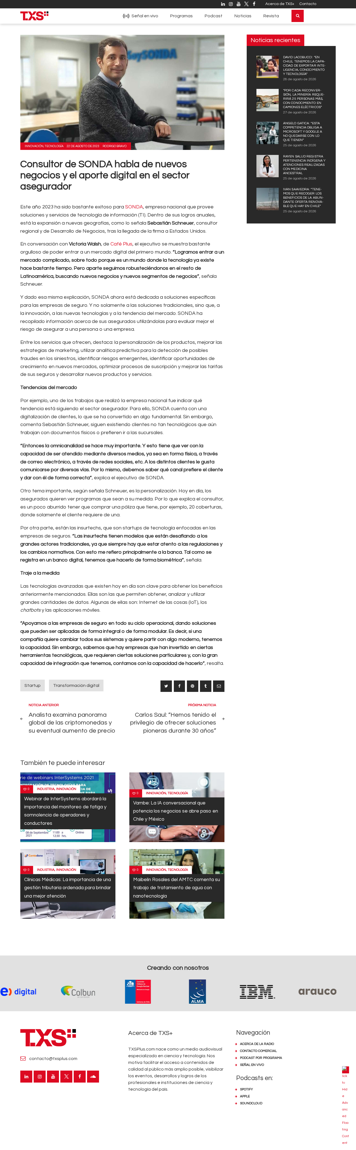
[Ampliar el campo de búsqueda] (297, 16)
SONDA (134, 207)
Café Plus (121, 244)
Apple (245, 1096)
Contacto (307, 4)
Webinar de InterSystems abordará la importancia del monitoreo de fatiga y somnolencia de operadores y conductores (65, 811)
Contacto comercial (258, 1051)
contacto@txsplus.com (53, 1058)
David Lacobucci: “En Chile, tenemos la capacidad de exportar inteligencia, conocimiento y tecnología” (304, 65)
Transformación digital (76, 685)
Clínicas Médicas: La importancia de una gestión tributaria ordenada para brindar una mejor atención (67, 888)
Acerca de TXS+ (279, 4)
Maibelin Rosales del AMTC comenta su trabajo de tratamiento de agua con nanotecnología (176, 888)
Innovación (34, 146)
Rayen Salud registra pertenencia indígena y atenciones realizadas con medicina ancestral (304, 165)
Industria (46, 789)
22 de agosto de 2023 (83, 146)
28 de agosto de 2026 (299, 79)
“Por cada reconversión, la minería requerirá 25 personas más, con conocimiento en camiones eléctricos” (303, 99)
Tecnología (53, 146)
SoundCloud (251, 1103)
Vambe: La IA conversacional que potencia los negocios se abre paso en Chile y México (175, 811)
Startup (32, 685)
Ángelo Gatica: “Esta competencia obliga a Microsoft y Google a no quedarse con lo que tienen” (302, 131)
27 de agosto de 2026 (299, 112)
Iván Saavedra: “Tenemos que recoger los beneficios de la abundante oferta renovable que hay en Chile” (303, 198)
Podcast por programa (261, 1058)
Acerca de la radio (257, 1044)
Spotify (246, 1089)
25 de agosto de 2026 (299, 145)
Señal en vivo (252, 1065)
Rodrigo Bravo (115, 146)
